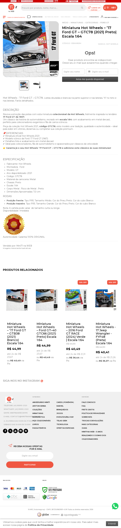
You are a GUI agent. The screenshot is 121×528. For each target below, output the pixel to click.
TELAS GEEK (62, 421)
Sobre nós (87, 417)
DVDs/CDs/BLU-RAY (65, 417)
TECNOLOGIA (62, 424)
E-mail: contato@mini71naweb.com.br (22, 417)
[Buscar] (82, 7)
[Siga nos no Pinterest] (26, 431)
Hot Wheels (112, 44)
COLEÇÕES (37, 410)
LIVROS (35, 424)
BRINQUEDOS (62, 410)
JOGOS (60, 413)
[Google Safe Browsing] (49, 497)
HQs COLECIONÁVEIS (41, 421)
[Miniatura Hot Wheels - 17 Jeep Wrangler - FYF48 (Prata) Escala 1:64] (106, 322)
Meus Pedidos (65, 17)
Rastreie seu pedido (52, 17)
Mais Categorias (90, 424)
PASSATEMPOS (39, 428)
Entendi (112, 523)
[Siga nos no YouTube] (15, 431)
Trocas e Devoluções (80, 17)
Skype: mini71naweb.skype (16, 413)
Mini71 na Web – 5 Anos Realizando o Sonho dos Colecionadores (94, 435)
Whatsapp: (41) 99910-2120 (16, 409)
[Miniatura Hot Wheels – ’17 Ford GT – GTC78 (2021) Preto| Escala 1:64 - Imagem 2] (36, 85)
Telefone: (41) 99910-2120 (15, 405)
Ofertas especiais (65, 428)
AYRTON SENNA (39, 406)
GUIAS (84, 428)
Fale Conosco (88, 402)
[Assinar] (29, 464)
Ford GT (104, 22)
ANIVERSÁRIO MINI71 (41, 402)
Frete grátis (88, 410)
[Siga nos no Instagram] (20, 431)
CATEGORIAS (91, 22)
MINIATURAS (77, 22)
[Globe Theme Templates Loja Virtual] (48, 515)
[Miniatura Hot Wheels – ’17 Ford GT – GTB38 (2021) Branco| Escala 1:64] (17, 323)
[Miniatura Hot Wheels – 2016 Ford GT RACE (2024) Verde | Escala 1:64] (76, 322)
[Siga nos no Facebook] (5, 431)
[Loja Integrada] (71, 515)
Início (65, 22)
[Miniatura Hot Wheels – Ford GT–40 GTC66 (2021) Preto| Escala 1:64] (46, 322)
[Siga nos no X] (10, 431)
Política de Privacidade (93, 413)
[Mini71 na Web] (11, 8)
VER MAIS (17, 364)
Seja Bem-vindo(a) (110, 17)
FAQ (83, 406)
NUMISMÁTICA (38, 417)
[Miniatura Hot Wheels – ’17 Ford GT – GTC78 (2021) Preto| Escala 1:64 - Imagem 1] (24, 85)
